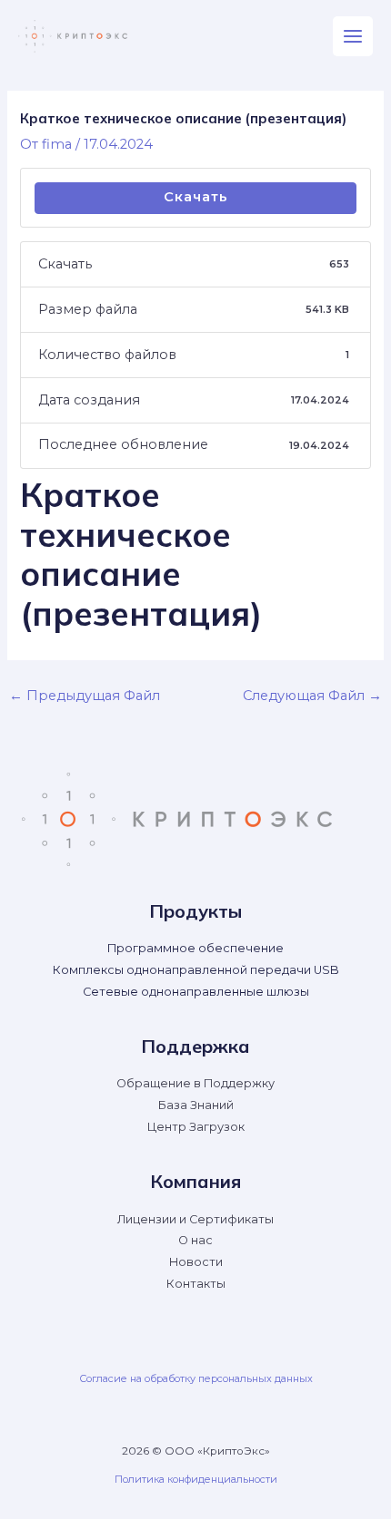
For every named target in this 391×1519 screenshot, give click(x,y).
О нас (195, 1240)
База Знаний (196, 1105)
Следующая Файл (312, 695)
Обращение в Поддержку (195, 1083)
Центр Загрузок (196, 1127)
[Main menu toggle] (353, 36)
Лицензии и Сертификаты (195, 1219)
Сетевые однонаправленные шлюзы (196, 991)
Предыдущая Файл (84, 695)
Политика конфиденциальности (196, 1479)
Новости (196, 1262)
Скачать (196, 197)
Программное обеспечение (195, 948)
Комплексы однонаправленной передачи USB (196, 970)
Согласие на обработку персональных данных (196, 1378)
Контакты (196, 1283)
